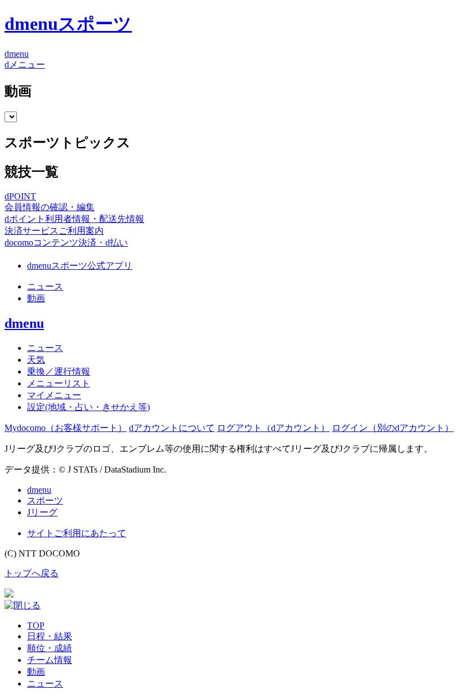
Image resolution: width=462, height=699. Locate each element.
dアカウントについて (172, 428)
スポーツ (45, 500)
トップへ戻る (32, 573)
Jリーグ (42, 512)
